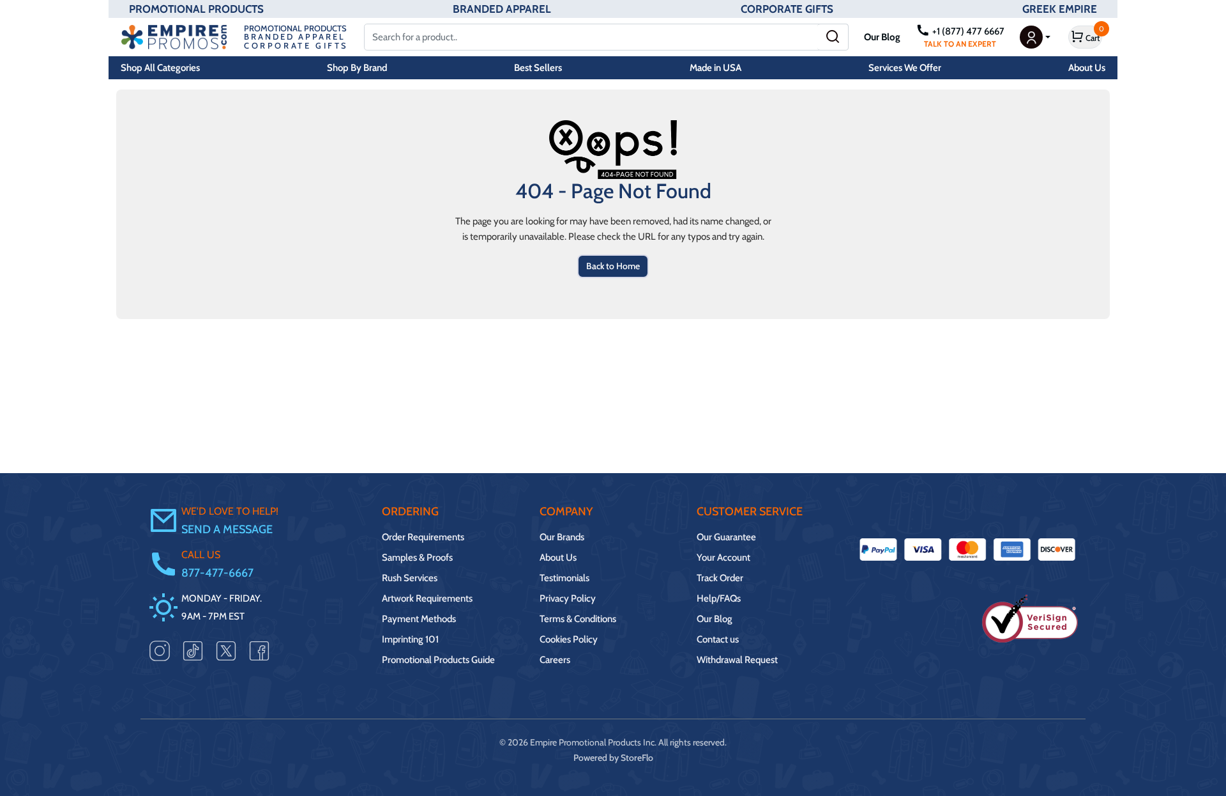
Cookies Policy (569, 639)
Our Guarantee (726, 537)
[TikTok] (192, 650)
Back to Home (613, 266)
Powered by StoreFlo (613, 757)
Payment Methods (419, 619)
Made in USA (715, 68)
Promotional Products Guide (438, 660)
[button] (1035, 37)
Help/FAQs (719, 598)
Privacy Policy (568, 598)
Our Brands (562, 537)
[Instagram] (159, 650)
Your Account (723, 557)
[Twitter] (226, 650)
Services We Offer (904, 68)
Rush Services (409, 578)
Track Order (720, 578)
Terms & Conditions (578, 619)
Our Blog (882, 37)
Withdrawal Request (737, 660)
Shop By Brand (357, 68)
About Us (1086, 68)
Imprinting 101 (410, 639)
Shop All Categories (160, 68)
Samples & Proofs (417, 557)
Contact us (718, 639)
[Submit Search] (833, 37)
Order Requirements (423, 537)
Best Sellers (538, 68)
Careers (555, 660)
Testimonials (564, 578)
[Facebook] (259, 650)
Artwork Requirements (427, 598)
